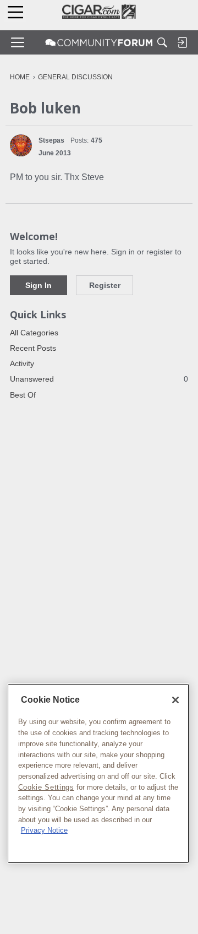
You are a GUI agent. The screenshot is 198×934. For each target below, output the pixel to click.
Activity (22, 363)
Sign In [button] (38, 285)
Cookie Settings (46, 787)
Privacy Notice (44, 830)
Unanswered (99, 378)
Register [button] (104, 285)
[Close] (175, 700)
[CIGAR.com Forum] (99, 42)
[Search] (162, 42)
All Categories (34, 332)
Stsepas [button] (51, 140)
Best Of (23, 394)
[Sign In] (182, 42)
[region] (98, 773)
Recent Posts (33, 348)
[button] (21, 145)
